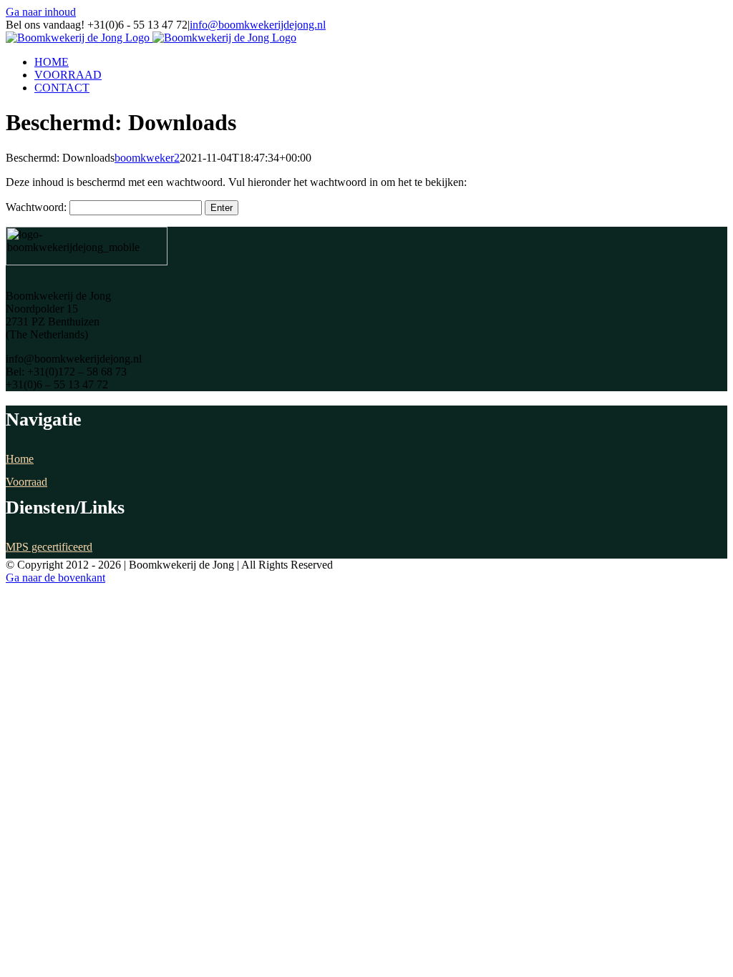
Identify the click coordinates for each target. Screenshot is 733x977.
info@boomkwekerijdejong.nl (258, 25)
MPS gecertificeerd (49, 547)
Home (20, 459)
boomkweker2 (147, 158)
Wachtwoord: (37, 207)
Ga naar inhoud (41, 12)
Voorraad (26, 482)
